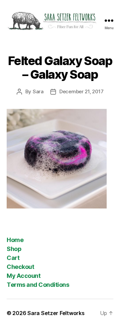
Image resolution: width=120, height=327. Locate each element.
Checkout (20, 266)
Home (15, 239)
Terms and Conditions (38, 284)
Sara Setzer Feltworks (55, 313)
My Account (23, 275)
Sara (38, 91)
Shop (14, 248)
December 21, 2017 (81, 91)
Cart (13, 257)
